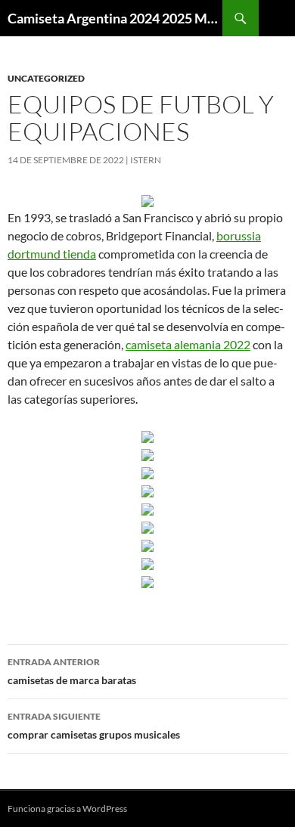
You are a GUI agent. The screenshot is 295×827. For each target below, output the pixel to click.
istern (145, 160)
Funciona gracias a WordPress (67, 808)
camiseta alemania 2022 (188, 344)
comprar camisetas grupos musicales (94, 726)
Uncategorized (46, 78)
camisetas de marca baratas (72, 671)
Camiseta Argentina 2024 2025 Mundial (115, 18)
